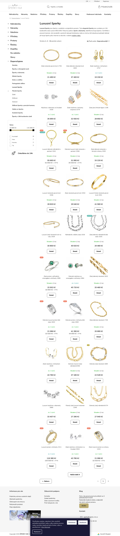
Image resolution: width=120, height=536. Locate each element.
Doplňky (14, 49)
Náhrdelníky (15, 24)
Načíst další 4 (75, 475)
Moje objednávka (15, 507)
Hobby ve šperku (17, 109)
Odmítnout (71, 522)
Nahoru (46, 481)
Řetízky (13, 44)
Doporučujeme (16, 61)
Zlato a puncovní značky (51, 501)
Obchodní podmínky (16, 499)
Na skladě (23, 136)
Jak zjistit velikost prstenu (87, 502)
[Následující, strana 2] (103, 481)
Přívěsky (14, 36)
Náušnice (14, 32)
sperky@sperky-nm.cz (91, 517)
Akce (23, 139)
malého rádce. (76, 36)
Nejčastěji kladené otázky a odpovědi (91, 500)
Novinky (14, 65)
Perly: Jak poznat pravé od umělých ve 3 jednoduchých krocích (92, 497)
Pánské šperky (17, 91)
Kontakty (47, 496)
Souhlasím (82, 522)
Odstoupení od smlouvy (17, 502)
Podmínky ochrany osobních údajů (20, 496)
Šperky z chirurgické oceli (20, 69)
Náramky (14, 28)
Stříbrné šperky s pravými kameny (23, 105)
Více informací (45, 527)
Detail (51, 83)
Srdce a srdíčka (17, 80)
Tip (23, 145)
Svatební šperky (17, 113)
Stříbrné (14, 98)
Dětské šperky (17, 76)
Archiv (84, 506)
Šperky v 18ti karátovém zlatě (22, 116)
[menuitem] (14, 14)
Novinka (23, 142)
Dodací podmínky (49, 498)
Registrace (106, 1)
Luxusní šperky (17, 87)
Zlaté (13, 95)
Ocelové (14, 102)
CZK (87, 1)
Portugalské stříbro (18, 83)
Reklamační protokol (16, 504)
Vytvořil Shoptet (105, 534)
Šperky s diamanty (18, 73)
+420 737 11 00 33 (90, 521)
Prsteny (13, 40)
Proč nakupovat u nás (51, 503)
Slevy (12, 57)
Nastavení (37, 532)
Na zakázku (15, 53)
